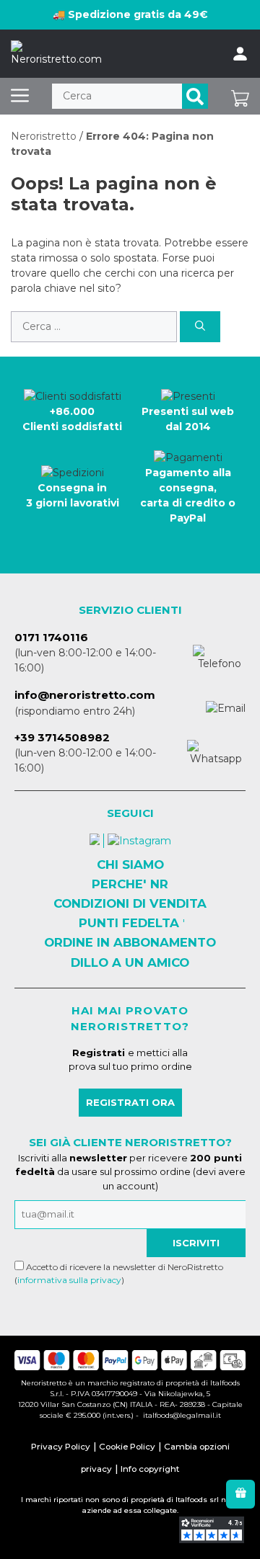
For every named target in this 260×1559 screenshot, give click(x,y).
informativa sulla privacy (69, 1279)
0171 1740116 (51, 637)
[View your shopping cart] (240, 96)
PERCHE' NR (130, 884)
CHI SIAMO (130, 864)
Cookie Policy (127, 1447)
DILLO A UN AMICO (130, 962)
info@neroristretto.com (84, 695)
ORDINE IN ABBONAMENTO (130, 942)
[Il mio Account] (240, 54)
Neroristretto (44, 136)
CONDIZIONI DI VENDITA (130, 903)
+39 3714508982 (62, 737)
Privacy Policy (60, 1447)
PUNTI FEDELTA (129, 923)
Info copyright (150, 1469)
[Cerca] (195, 96)
